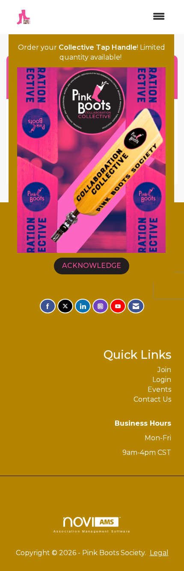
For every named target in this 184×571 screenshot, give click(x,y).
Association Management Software (92, 531)
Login (161, 380)
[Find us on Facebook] (48, 306)
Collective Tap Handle (98, 47)
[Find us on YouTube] (118, 306)
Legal (159, 553)
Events (159, 389)
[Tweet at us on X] (65, 306)
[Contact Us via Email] (136, 306)
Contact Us (152, 399)
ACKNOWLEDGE (91, 265)
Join (164, 370)
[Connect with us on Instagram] (100, 306)
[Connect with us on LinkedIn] (83, 306)
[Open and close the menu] (105, 17)
